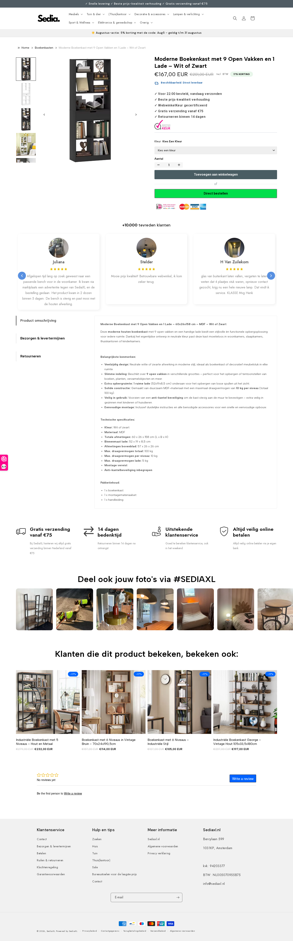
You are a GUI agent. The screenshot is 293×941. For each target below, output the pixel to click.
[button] (75, 14)
